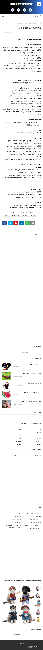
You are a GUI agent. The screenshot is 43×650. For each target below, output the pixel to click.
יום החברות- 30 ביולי (33, 364)
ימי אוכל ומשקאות (15, 519)
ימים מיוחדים (16, 215)
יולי (20, 438)
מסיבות (24, 215)
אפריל (39, 432)
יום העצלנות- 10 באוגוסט (32, 374)
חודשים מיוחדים (36, 522)
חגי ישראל (18, 522)
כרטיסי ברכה (17, 455)
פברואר (38, 429)
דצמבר (39, 444)
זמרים (18, 212)
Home (22, 643)
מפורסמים (32, 215)
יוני (40, 435)
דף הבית (38, 23)
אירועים (12, 212)
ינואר (19, 429)
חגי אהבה (38, 516)
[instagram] (18, 10)
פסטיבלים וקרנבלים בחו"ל (33, 525)
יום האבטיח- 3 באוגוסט (32, 392)
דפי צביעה (38, 455)
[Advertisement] (20, 75)
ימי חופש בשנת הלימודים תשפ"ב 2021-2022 (13, 526)
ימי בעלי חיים (17, 516)
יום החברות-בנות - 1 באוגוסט (31, 402)
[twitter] (24, 10)
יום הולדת (32, 212)
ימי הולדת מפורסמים (34, 519)
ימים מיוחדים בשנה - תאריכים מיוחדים (15, 647)
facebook (17, 635)
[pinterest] (12, 10)
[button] (39, 4)
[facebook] (30, 10)
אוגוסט (39, 438)
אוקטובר (38, 441)
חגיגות (25, 212)
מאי (20, 435)
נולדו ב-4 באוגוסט (34, 383)
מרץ (19, 432)
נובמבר (19, 444)
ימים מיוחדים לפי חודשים (33, 513)
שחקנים (32, 23)
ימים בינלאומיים (35, 528)
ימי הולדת (6, 215)
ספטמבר (18, 441)
